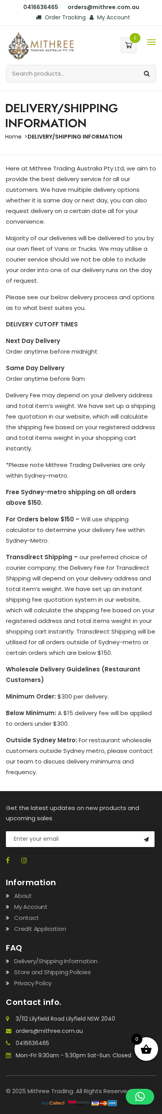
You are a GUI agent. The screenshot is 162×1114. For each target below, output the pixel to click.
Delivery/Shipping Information (56, 961)
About (23, 896)
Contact (26, 918)
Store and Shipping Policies (52, 972)
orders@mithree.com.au (49, 1031)
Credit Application (40, 929)
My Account (113, 17)
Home (13, 137)
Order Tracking (64, 17)
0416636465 (32, 1043)
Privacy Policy (33, 983)
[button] (140, 1097)
